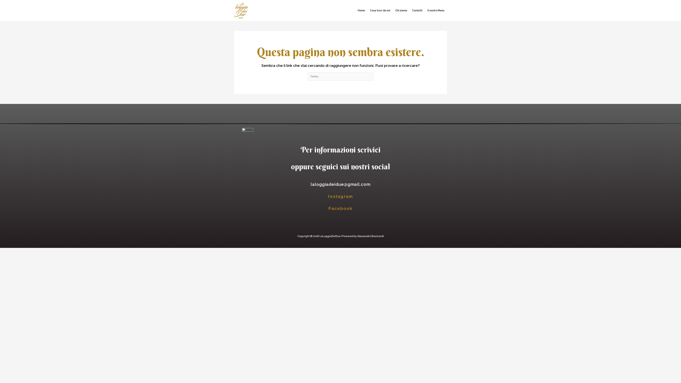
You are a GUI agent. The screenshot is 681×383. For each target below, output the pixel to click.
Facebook (340, 208)
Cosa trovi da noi (380, 10)
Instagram (340, 196)
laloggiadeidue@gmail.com (340, 184)
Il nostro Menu (435, 10)
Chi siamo (401, 10)
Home (361, 10)
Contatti (417, 10)
